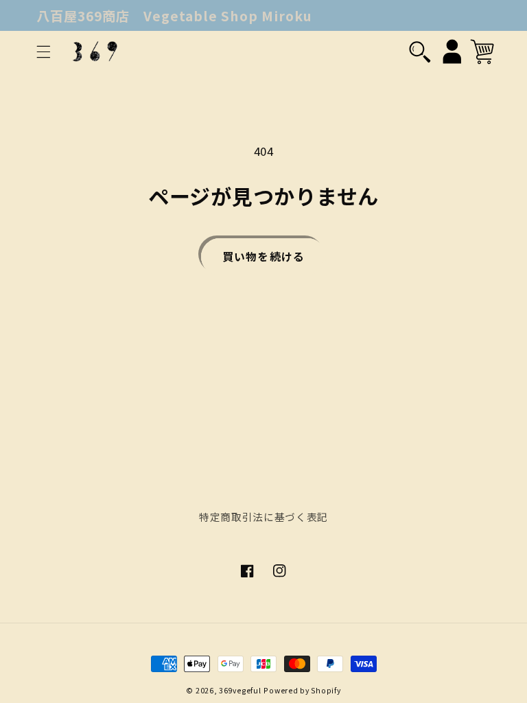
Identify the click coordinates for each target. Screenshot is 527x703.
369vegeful (240, 690)
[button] (43, 51)
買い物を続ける (263, 256)
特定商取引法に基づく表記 (263, 516)
